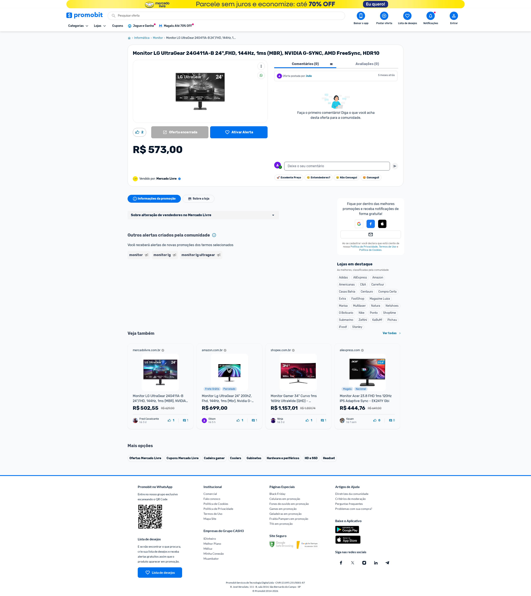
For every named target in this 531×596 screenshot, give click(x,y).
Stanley (357, 327)
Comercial (210, 493)
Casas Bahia (347, 291)
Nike (361, 313)
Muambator (211, 558)
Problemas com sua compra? (353, 508)
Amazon (377, 277)
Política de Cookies (370, 250)
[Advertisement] (207, 276)
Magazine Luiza (380, 298)
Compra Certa (387, 291)
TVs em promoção (281, 523)
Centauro (367, 291)
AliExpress (360, 277)
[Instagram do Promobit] (364, 563)
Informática (142, 38)
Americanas (347, 284)
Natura (375, 306)
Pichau (392, 320)
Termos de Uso (387, 246)
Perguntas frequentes (349, 503)
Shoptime (389, 313)
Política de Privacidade (364, 246)
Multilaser (359, 306)
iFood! (343, 327)
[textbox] (337, 166)
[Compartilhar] (261, 75)
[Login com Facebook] (371, 224)
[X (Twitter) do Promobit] (352, 563)
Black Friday (277, 493)
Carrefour (377, 284)
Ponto (374, 313)
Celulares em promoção (284, 498)
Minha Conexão (213, 553)
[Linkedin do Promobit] (376, 563)
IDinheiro (209, 538)
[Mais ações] (261, 66)
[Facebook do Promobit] (341, 563)
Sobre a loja (201, 198)
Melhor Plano (212, 543)
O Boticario (346, 313)
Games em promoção (283, 508)
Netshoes (392, 306)
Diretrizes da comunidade (351, 493)
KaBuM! (377, 320)
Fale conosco (211, 498)
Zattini (363, 320)
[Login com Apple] (382, 224)
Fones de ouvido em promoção (289, 503)
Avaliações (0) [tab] (367, 64)
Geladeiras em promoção (285, 513)
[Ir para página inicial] (131, 38)
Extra (342, 298)
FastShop (357, 298)
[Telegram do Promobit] (387, 563)
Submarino (346, 320)
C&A (363, 284)
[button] (356, 224)
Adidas (343, 277)
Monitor (158, 38)
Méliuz (207, 548)
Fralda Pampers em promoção (288, 518)
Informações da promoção (157, 198)
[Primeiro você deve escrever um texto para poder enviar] (395, 166)
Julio (309, 76)
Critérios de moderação (350, 498)
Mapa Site (209, 518)
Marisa (343, 306)
